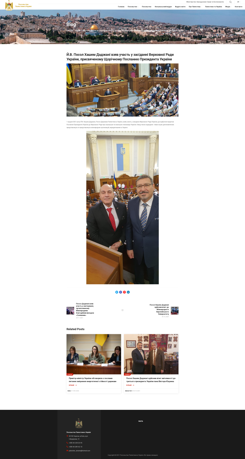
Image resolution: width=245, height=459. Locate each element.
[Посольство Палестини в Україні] (9, 5)
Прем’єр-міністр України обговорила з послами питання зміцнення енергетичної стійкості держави (92, 380)
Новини (77, 31)
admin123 (128, 391)
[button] (230, 2)
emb (69, 391)
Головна (70, 31)
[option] (93, 364)
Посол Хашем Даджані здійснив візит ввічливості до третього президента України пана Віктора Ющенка (151, 380)
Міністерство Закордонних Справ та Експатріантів (205, 2)
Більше (71, 385)
